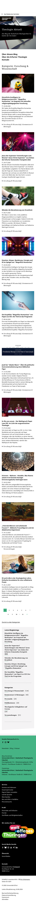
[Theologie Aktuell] (8, 21)
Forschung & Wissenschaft (14, 691)
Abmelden (5, 899)
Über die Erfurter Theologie (14, 57)
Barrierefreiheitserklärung (10, 893)
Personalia (8, 699)
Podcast (17, 748)
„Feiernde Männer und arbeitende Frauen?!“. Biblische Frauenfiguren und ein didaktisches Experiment (18, 528)
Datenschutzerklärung (9, 895)
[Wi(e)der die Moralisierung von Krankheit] (18, 197)
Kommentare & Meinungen (14, 695)
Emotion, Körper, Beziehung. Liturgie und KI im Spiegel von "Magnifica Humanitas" (17, 261)
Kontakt (5, 59)
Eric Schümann (25, 879)
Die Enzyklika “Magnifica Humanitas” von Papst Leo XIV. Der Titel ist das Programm (17, 316)
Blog (11, 748)
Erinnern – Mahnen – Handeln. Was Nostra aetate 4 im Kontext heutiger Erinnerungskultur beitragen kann (17, 478)
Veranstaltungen (11, 715)
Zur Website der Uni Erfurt (11, 14)
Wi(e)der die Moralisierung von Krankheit (17, 210)
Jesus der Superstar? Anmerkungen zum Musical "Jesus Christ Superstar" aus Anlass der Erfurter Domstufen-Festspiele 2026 (18, 158)
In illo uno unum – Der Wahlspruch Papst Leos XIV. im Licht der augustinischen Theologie (17, 423)
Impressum (5, 897)
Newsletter (5, 748)
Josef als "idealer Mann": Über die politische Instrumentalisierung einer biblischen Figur (18, 367)
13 (22, 614)
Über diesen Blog (9, 54)
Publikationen (10, 703)
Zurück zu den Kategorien (11, 622)
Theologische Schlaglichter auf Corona (16, 708)
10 (16, 614)
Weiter (28, 614)
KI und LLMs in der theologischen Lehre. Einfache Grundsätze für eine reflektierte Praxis (17, 580)
